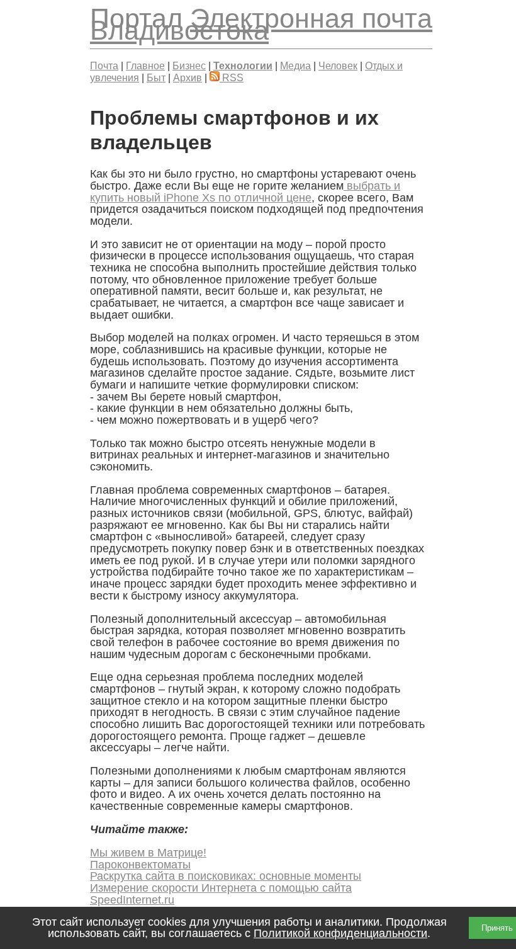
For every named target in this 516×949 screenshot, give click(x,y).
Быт (156, 77)
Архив (187, 77)
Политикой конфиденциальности (340, 933)
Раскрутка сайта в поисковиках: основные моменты (225, 876)
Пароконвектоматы (140, 864)
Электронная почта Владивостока (261, 24)
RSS (232, 77)
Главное (145, 65)
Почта (104, 65)
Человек (337, 65)
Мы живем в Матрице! (148, 852)
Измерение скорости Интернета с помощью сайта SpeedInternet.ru (221, 894)
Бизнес (189, 65)
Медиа (295, 65)
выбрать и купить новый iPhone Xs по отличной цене (245, 191)
